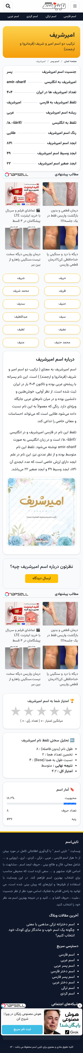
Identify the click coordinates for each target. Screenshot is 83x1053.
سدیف (21, 304)
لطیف (20, 329)
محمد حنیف (62, 342)
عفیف (62, 329)
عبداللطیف (20, 316)
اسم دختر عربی (64, 982)
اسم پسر (54, 61)
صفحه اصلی (70, 61)
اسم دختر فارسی (63, 971)
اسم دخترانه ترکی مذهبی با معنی (51, 924)
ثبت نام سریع (22, 1029)
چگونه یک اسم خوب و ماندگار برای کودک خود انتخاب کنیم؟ (42, 932)
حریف (62, 278)
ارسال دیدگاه (42, 578)
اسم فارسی (70, 16)
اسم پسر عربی (64, 966)
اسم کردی (32, 16)
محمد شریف (21, 291)
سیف (62, 316)
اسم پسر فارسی (63, 977)
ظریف (62, 291)
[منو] (75, 6)
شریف (21, 278)
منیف (20, 342)
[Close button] (79, 1005)
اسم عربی (13, 16)
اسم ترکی (51, 16)
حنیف (62, 304)
